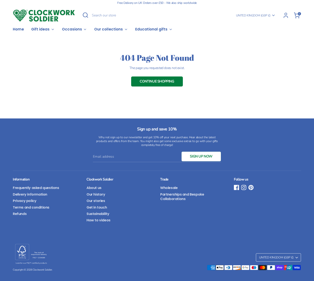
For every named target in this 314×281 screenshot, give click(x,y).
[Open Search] (85, 15)
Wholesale (169, 187)
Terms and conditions (31, 207)
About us (94, 187)
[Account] (286, 15)
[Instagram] (243, 187)
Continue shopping (157, 81)
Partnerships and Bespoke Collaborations (182, 196)
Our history (96, 194)
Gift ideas (40, 29)
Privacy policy (24, 200)
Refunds (19, 213)
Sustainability (98, 213)
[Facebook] (236, 187)
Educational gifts (151, 29)
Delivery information (30, 194)
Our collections (109, 29)
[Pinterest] (251, 187)
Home (18, 29)
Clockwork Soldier (42, 269)
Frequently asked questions (36, 187)
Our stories (96, 200)
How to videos (98, 220)
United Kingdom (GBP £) (253, 15)
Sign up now (201, 156)
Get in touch (97, 207)
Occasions (72, 29)
